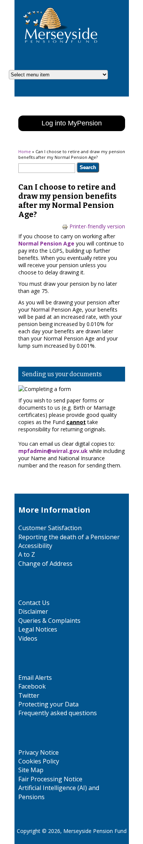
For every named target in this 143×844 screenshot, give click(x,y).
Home (24, 151)
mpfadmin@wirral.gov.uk (53, 450)
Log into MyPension (72, 123)
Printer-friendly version (97, 226)
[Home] (57, 49)
